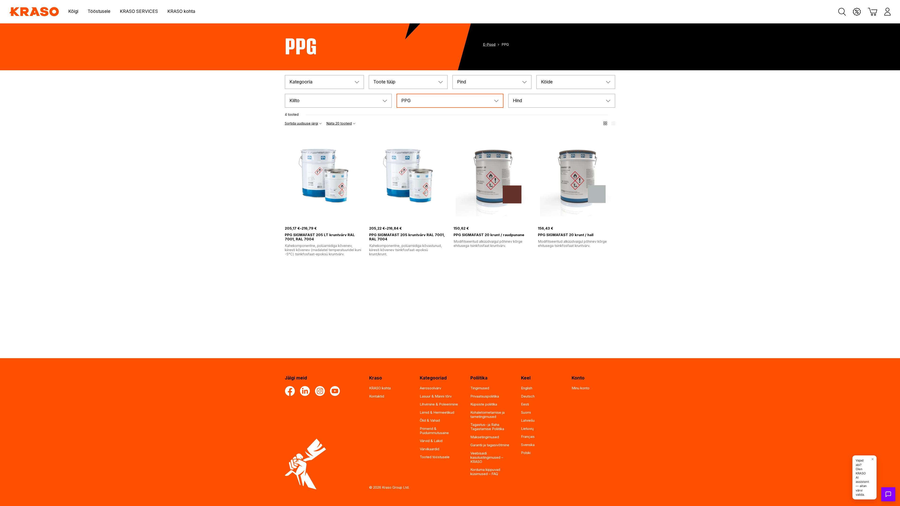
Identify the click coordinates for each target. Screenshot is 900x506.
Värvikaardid (429, 449)
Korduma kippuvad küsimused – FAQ (485, 471)
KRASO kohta (181, 11)
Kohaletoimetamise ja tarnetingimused (487, 414)
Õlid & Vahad (430, 420)
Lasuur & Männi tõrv (436, 396)
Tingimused (479, 388)
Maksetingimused (484, 437)
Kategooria (300, 82)
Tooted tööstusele (435, 457)
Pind (461, 82)
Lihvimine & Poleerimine (439, 404)
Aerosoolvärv (430, 388)
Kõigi (73, 11)
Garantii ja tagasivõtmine (489, 445)
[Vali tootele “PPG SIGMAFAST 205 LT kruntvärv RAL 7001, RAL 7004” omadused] (358, 219)
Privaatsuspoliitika (484, 396)
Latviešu (528, 420)
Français (528, 436)
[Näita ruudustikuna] (605, 123)
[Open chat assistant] (888, 494)
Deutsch (528, 396)
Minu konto (580, 388)
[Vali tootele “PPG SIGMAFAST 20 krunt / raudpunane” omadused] (527, 219)
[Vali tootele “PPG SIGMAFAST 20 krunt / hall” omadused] (611, 219)
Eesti (525, 404)
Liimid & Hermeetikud (437, 412)
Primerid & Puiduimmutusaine (434, 430)
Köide (547, 82)
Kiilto (294, 100)
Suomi (526, 412)
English (526, 388)
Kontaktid (376, 396)
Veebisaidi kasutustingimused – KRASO (486, 457)
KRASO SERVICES (139, 11)
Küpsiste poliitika (483, 404)
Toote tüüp (384, 82)
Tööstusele (99, 11)
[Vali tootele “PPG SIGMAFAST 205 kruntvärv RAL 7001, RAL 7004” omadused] (442, 219)
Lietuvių (527, 428)
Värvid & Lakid (431, 441)
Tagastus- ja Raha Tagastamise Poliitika (487, 426)
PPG (406, 100)
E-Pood (489, 44)
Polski (526, 452)
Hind (517, 100)
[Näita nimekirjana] (613, 123)
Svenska (528, 445)
